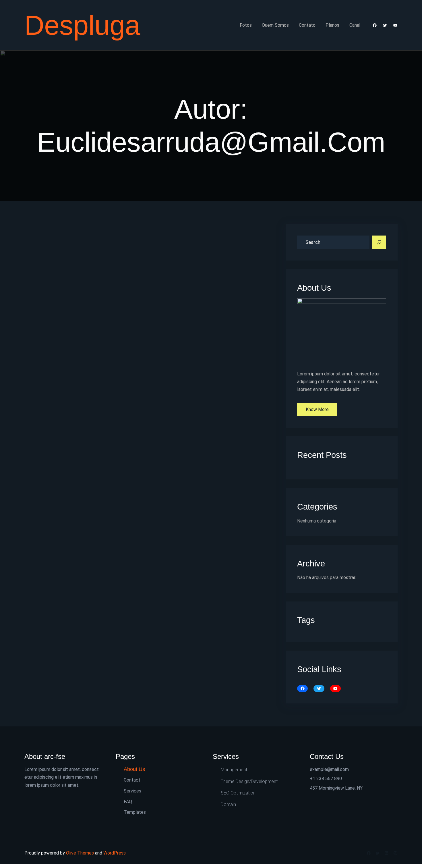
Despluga (82, 25)
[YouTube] (395, 25)
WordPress (114, 853)
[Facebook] (374, 25)
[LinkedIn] (386, 853)
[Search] (379, 242)
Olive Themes (80, 853)
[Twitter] (385, 25)
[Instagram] (395, 853)
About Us (134, 769)
